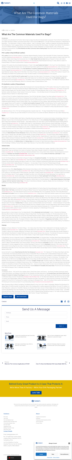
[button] (69, 443)
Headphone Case (7, 426)
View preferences (64, 454)
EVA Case (6, 416)
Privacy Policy (49, 457)
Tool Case (6, 418)
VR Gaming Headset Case (9, 423)
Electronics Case (7, 429)
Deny (53, 454)
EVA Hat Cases (7, 424)
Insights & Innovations (41, 416)
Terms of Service (56, 457)
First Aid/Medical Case (8, 420)
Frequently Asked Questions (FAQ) (43, 420)
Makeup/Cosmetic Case (9, 427)
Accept (41, 454)
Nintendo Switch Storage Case (10, 421)
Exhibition (38, 418)
